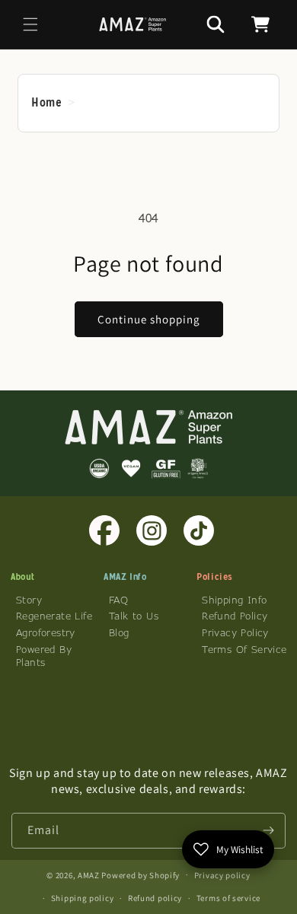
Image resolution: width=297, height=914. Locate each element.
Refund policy (155, 898)
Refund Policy (234, 616)
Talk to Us (133, 616)
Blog (119, 632)
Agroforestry (45, 632)
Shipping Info (234, 600)
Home (46, 102)
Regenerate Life (54, 616)
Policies (214, 576)
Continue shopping (148, 319)
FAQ (118, 600)
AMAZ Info (125, 576)
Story (29, 600)
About (23, 576)
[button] (30, 24)
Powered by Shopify (140, 874)
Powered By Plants (44, 655)
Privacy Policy (235, 632)
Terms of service (228, 898)
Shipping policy (82, 898)
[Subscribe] (268, 831)
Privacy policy (222, 875)
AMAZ (90, 874)
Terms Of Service (244, 649)
